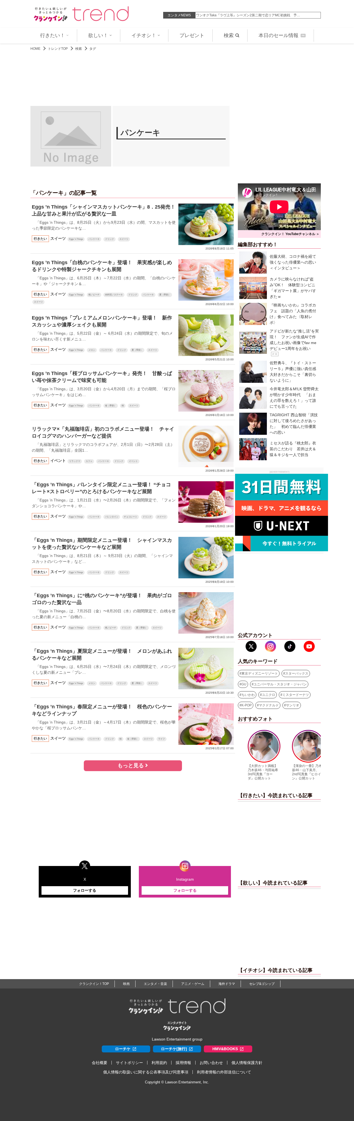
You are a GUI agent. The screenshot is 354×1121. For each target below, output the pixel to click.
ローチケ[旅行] (174, 1049)
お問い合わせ (211, 1062)
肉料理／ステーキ (114, 294)
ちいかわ (248, 695)
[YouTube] (309, 646)
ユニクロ (268, 695)
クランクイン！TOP (94, 984)
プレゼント (191, 35)
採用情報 (183, 1062)
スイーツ (123, 239)
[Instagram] (270, 646)
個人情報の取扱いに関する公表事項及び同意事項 (145, 1072)
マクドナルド (269, 705)
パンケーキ (94, 239)
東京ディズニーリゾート (259, 673)
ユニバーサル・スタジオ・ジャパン (280, 684)
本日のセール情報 (281, 35)
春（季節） (110, 405)
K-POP (246, 705)
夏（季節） (164, 294)
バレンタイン (111, 517)
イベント (133, 461)
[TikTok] (289, 646)
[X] (251, 646)
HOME (35, 49)
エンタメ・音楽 (155, 984)
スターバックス (296, 673)
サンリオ (292, 705)
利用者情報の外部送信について (224, 1072)
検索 (229, 35)
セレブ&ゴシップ (262, 984)
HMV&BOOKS (225, 1049)
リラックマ (74, 461)
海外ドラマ (226, 984)
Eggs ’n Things (76, 239)
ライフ (161, 739)
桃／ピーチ (94, 294)
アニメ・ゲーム (192, 984)
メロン (91, 350)
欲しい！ (98, 35)
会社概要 (99, 1062)
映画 (126, 984)
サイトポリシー (129, 1062)
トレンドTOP (58, 49)
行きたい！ (52, 35)
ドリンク (109, 239)
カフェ (89, 461)
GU (243, 684)
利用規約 (159, 1062)
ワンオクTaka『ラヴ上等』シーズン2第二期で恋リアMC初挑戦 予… (248, 15)
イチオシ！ (143, 35)
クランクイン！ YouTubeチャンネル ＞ (290, 234)
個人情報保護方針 (246, 1062)
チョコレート (130, 517)
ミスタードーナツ (295, 695)
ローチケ (123, 1049)
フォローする (84, 890)
